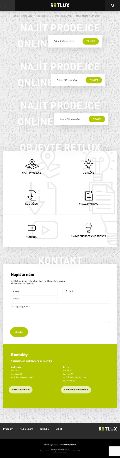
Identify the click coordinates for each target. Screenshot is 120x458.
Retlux (15, 15)
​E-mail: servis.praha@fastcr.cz (76, 389)
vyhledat (90, 41)
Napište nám (26, 428)
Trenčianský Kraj (63, 15)
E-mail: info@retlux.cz (21, 389)
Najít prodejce (43, 15)
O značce (27, 15)
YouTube (44, 428)
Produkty (8, 428)
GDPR (59, 428)
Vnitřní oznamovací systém (60, 452)
